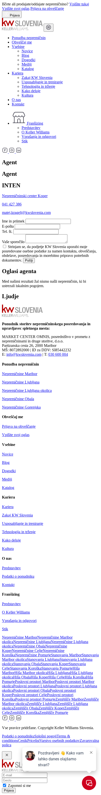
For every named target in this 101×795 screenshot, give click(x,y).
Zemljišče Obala (25, 708)
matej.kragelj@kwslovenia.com (26, 212)
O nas (16, 100)
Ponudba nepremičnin (29, 38)
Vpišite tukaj (79, 4)
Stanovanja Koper (55, 664)
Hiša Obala (22, 677)
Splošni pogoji (45, 736)
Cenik (22, 740)
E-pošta (8, 226)
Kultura (27, 95)
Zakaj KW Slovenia (37, 77)
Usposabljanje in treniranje (42, 82)
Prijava (9, 790)
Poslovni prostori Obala (31, 690)
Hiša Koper (40, 677)
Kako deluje (31, 91)
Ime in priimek (13, 221)
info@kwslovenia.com (23, 354)
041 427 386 (12, 204)
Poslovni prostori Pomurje (35, 699)
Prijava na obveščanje (47, 8)
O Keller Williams (36, 132)
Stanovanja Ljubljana (43, 659)
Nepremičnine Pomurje (33, 655)
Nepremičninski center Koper (25, 196)
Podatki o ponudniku (18, 576)
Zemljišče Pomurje (53, 712)
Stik (25, 141)
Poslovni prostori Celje (29, 695)
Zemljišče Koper (51, 708)
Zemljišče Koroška (24, 712)
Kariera (17, 73)
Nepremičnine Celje (27, 650)
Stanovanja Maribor (66, 655)
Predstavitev (31, 128)
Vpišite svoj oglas (15, 8)
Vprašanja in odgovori (39, 136)
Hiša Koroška (75, 677)
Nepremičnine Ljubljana (20, 382)
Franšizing (34, 123)
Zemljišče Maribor (69, 699)
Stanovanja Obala (27, 664)
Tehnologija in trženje (38, 86)
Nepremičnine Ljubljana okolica (27, 390)
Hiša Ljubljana (58, 673)
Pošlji (29, 260)
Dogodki (28, 60)
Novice (27, 51)
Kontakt (18, 104)
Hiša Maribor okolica (30, 673)
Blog (25, 55)
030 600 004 (58, 354)
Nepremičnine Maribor (19, 374)
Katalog (28, 69)
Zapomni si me (19, 785)
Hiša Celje (57, 677)
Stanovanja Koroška (25, 668)
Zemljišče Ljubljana (42, 704)
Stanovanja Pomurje (57, 668)
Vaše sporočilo (13, 242)
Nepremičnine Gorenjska (21, 407)
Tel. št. (7, 231)
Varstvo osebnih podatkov (59, 740)
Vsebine (18, 46)
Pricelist (33, 740)
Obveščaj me (22, 42)
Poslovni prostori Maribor (35, 681)
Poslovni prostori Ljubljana (34, 686)
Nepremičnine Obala (18, 399)
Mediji (27, 64)
